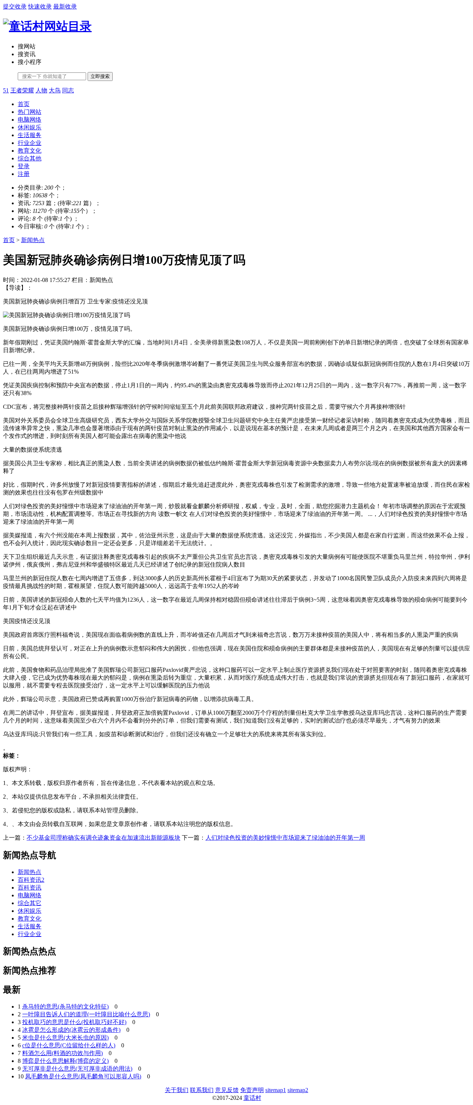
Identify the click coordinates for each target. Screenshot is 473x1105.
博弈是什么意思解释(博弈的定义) (65, 1061)
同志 (68, 90)
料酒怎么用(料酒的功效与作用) (62, 1053)
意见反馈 (227, 1090)
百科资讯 (29, 887)
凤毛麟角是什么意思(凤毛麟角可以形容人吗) (83, 1076)
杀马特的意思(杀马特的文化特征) (65, 1006)
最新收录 (65, 6)
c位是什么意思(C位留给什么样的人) (68, 1045)
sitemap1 (275, 1090)
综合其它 (29, 903)
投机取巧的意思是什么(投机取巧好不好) (74, 1022)
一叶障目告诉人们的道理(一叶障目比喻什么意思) (86, 1014)
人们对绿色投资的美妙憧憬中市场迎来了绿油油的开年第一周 (285, 837)
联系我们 (202, 1090)
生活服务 (29, 135)
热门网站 (29, 112)
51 (6, 90)
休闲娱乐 (29, 127)
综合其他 (29, 158)
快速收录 (40, 6)
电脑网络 (29, 119)
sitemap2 (297, 1090)
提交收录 (15, 6)
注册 (24, 174)
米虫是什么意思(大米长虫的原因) (65, 1037)
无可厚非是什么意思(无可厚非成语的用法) (77, 1068)
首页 (24, 104)
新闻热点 (33, 240)
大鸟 (55, 90)
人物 (41, 90)
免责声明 (252, 1090)
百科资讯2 (31, 880)
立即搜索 (100, 76)
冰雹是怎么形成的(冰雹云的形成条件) (71, 1030)
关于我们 (176, 1090)
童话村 (252, 1098)
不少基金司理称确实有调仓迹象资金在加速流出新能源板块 (103, 837)
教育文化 (29, 150)
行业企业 (29, 143)
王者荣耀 (22, 90)
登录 (24, 166)
